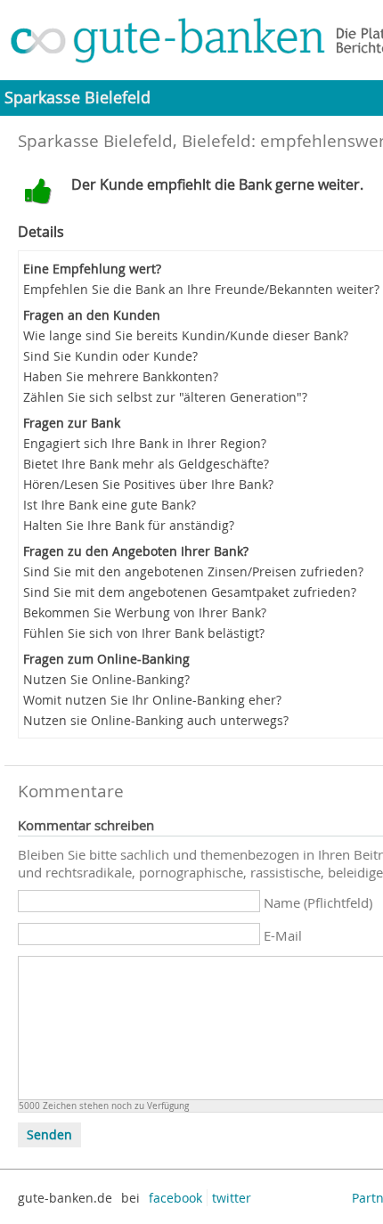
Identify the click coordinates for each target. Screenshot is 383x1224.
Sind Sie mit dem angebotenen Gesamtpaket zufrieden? (189, 591)
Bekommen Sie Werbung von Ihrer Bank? (144, 612)
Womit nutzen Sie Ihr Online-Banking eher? (152, 699)
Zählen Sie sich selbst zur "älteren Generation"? (165, 396)
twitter (231, 1197)
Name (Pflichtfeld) (318, 902)
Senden (49, 1135)
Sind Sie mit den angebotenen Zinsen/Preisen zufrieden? (193, 571)
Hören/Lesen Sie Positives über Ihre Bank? (148, 484)
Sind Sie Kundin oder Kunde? (110, 355)
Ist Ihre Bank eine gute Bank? (109, 504)
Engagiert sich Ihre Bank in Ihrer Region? (144, 443)
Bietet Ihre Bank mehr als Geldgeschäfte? (146, 463)
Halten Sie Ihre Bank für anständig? (128, 525)
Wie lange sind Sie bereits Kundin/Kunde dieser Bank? (185, 335)
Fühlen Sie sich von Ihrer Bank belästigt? (144, 632)
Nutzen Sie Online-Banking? (106, 679)
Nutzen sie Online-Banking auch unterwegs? (156, 720)
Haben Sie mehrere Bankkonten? (120, 376)
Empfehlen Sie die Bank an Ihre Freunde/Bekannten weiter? (201, 289)
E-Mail (283, 935)
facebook (175, 1197)
